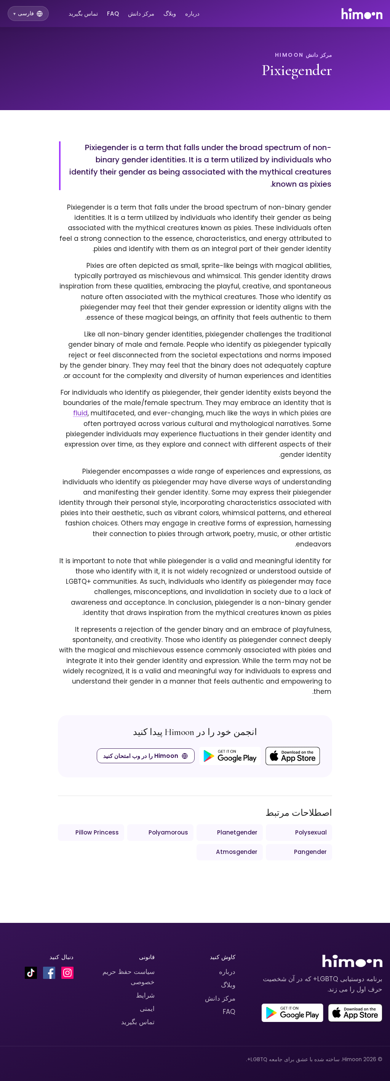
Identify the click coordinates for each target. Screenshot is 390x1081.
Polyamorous (168, 832)
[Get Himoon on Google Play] (230, 756)
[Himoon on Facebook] (49, 973)
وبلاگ (169, 14)
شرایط (145, 995)
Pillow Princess (97, 832)
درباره (192, 14)
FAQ (113, 14)
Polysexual (311, 832)
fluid (80, 413)
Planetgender (237, 832)
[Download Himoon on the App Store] (292, 756)
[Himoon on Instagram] (67, 973)
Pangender (310, 852)
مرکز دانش (141, 14)
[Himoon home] (361, 14)
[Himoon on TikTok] (31, 973)
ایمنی (147, 1008)
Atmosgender (236, 852)
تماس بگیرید (83, 14)
